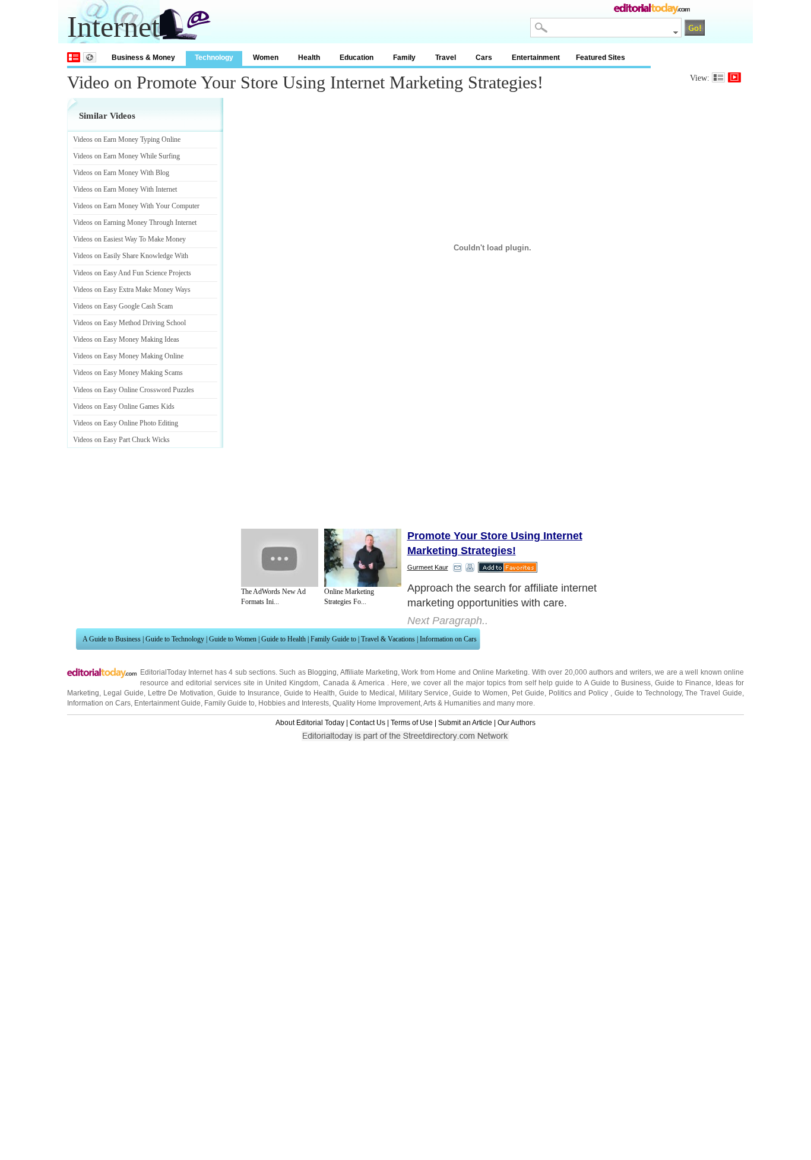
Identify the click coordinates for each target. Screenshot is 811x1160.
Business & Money (143, 57)
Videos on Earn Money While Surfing (126, 156)
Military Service (424, 693)
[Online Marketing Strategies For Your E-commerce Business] (362, 558)
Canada (336, 683)
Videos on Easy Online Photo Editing (125, 423)
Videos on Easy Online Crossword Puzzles (133, 390)
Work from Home (428, 672)
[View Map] (89, 57)
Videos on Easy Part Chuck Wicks (121, 440)
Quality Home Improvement (376, 703)
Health (309, 57)
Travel (445, 57)
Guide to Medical (367, 693)
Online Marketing (500, 672)
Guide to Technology (174, 639)
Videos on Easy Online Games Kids (124, 406)
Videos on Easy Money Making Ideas (126, 339)
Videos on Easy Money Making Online (128, 356)
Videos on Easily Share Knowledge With (130, 256)
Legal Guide (123, 693)
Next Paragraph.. (447, 621)
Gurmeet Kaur (427, 567)
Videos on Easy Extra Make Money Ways (132, 289)
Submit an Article (465, 723)
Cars (484, 57)
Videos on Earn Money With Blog (121, 173)
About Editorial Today (309, 723)
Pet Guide (528, 693)
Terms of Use (412, 723)
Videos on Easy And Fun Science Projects (132, 273)
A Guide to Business (112, 639)
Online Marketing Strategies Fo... (349, 596)
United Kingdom (291, 683)
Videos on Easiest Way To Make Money (129, 239)
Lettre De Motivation (181, 693)
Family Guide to (333, 639)
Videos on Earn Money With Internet (125, 189)
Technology (214, 57)
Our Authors (517, 723)
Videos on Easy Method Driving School (129, 323)
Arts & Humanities (452, 703)
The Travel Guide (713, 693)
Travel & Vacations (388, 639)
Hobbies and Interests (293, 703)
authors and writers (620, 672)
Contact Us (367, 723)
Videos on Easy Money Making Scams (128, 372)
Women (265, 57)
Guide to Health (283, 639)
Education (356, 57)
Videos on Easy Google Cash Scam (123, 306)
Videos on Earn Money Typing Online (126, 139)
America (371, 683)
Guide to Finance (683, 683)
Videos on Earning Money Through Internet (135, 222)
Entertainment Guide (167, 703)
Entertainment (536, 57)
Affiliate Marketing (369, 672)
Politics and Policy (580, 693)
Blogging (322, 672)
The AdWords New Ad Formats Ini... (273, 596)
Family (404, 57)
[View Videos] (734, 77)
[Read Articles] (718, 77)
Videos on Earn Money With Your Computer (136, 206)
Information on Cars (448, 639)
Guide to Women (232, 639)
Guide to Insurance (248, 693)
